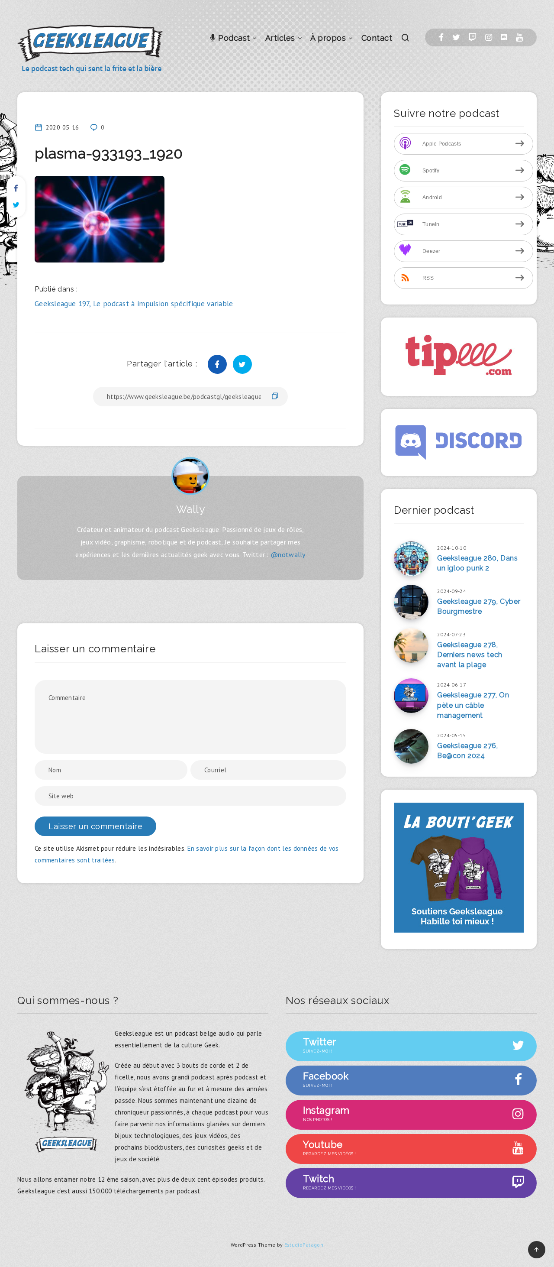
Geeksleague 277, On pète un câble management (473, 705)
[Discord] (503, 37)
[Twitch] (472, 37)
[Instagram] (488, 37)
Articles (280, 37)
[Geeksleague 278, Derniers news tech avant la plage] (411, 645)
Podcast (233, 37)
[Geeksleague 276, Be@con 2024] (411, 746)
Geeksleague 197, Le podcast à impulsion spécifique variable (134, 303)
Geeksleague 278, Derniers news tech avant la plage (469, 655)
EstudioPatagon (303, 1244)
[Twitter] (456, 37)
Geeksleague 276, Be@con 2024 (467, 751)
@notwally (288, 554)
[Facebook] (441, 37)
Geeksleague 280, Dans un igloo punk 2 (477, 563)
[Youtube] (519, 37)
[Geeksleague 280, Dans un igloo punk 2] (411, 558)
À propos (328, 37)
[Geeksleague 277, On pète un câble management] (411, 695)
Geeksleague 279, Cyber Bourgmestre (478, 606)
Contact (377, 37)
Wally (190, 509)
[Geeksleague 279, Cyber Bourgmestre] (411, 602)
